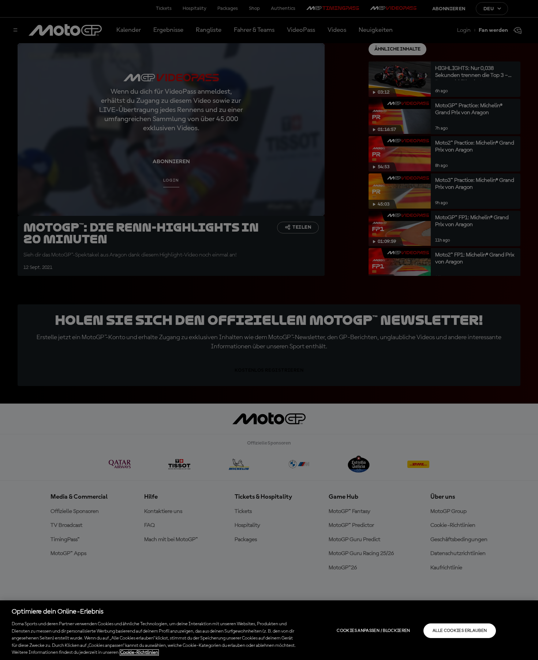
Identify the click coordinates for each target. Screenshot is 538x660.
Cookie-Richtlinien (139, 652)
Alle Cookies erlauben (460, 631)
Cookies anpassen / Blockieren (373, 631)
